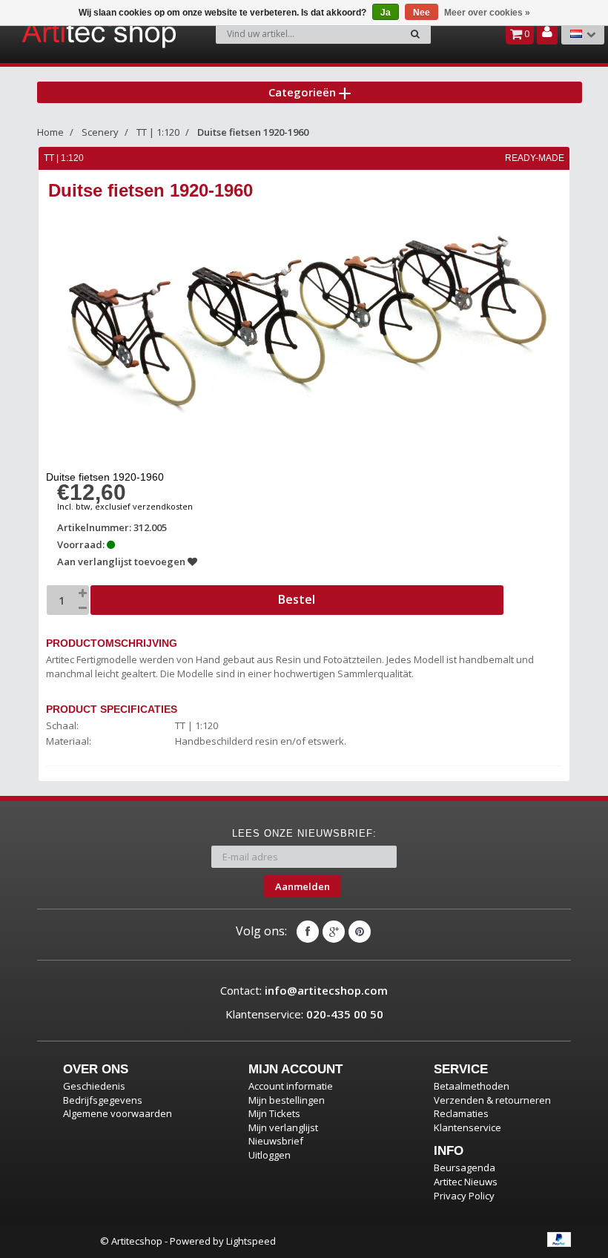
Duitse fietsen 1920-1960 (252, 132)
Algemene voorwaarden (117, 1113)
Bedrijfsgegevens (102, 1100)
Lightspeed (251, 1241)
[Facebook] (308, 932)
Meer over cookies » (487, 12)
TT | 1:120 (157, 132)
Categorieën (303, 92)
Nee (421, 12)
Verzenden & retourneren (492, 1100)
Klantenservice (467, 1127)
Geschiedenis (94, 1086)
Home (50, 132)
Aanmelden (302, 886)
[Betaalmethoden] (559, 1239)
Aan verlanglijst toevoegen (122, 561)
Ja (385, 12)
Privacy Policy (464, 1195)
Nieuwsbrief (275, 1140)
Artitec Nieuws (466, 1181)
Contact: (304, 990)
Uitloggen (269, 1155)
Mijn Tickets (274, 1113)
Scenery (100, 132)
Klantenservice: (304, 1014)
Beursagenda (464, 1167)
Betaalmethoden (471, 1086)
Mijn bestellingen (286, 1100)
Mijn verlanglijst (283, 1127)
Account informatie (290, 1086)
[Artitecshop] (64, 32)
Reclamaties (461, 1113)
